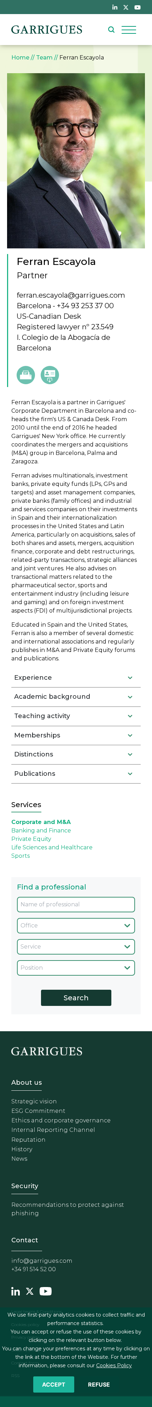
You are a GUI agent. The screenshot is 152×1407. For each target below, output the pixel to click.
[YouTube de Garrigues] (137, 7)
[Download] (50, 375)
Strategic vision (34, 1101)
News (19, 1158)
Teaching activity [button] (42, 716)
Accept (53, 1384)
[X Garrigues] (29, 1290)
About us (26, 1082)
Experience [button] (33, 678)
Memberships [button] (37, 735)
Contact (24, 1240)
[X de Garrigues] (126, 7)
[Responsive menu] (129, 29)
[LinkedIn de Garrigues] (114, 7)
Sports (20, 856)
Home (20, 57)
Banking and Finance (41, 830)
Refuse (99, 1384)
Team (44, 57)
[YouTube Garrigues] (46, 1290)
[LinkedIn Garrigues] (15, 1290)
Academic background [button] (52, 697)
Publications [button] (34, 774)
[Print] (26, 375)
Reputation (28, 1139)
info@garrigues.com (41, 1260)
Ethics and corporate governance (61, 1120)
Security (24, 1186)
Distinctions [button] (33, 754)
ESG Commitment (38, 1111)
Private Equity (31, 839)
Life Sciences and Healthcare (52, 847)
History (21, 1149)
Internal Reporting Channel (53, 1130)
